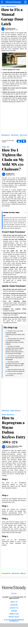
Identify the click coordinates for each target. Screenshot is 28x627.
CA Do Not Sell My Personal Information (14, 620)
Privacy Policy (14, 616)
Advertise (14, 605)
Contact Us (14, 608)
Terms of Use (14, 613)
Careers (14, 610)
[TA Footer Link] (14, 593)
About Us (14, 602)
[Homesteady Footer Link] (14, 588)
